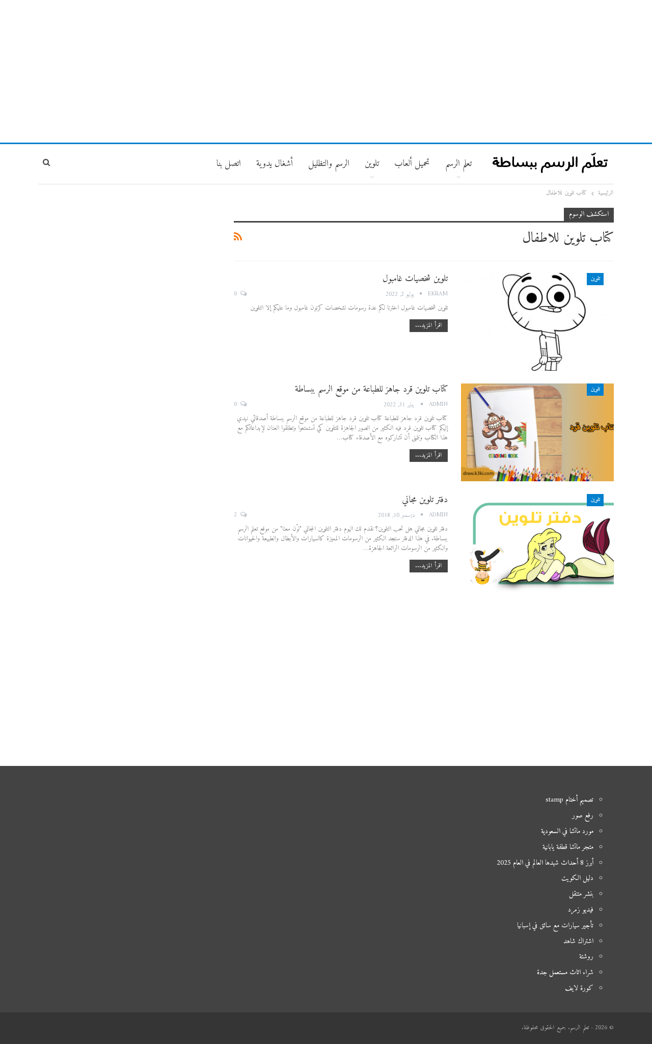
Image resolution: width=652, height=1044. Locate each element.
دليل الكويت (577, 878)
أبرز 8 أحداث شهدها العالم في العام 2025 (545, 863)
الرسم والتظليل (328, 164)
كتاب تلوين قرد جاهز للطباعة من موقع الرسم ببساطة (371, 389)
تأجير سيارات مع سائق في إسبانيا (555, 925)
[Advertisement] (326, 71)
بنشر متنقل (581, 894)
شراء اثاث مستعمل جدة (565, 972)
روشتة (586, 956)
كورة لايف (579, 988)
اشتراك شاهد (578, 941)
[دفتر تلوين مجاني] (537, 543)
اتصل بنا (228, 164)
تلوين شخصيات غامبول (415, 279)
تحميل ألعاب (412, 164)
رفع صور (582, 815)
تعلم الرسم (458, 164)
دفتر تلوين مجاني (425, 500)
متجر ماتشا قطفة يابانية (567, 847)
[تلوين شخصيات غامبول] (537, 322)
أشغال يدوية (274, 164)
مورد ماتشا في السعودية (567, 831)
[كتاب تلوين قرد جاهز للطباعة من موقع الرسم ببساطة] (537, 432)
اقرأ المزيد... (428, 325)
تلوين (595, 278)
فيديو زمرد (580, 909)
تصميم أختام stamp (569, 799)
